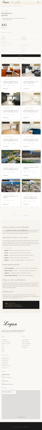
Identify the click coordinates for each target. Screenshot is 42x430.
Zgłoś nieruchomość (25, 345)
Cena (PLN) (3, 45)
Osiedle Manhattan (5, 360)
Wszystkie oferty (4, 339)
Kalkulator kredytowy (25, 341)
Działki (3, 347)
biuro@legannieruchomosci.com (14, 304)
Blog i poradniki (24, 347)
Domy (3, 345)
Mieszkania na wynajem (6, 343)
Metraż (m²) (24, 45)
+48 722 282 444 (11, 303)
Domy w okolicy (4, 367)
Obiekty (3, 351)
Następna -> (26, 215)
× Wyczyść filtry (21, 58)
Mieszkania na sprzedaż (6, 341)
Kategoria (24, 36)
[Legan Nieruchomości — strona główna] (6, 2)
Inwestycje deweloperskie (26, 343)
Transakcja (4, 36)
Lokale (3, 349)
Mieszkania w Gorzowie (6, 365)
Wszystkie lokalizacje (5, 358)
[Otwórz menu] (38, 2)
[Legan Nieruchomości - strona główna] (15, 324)
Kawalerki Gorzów (5, 363)
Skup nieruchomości (25, 339)
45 (21, 215)
